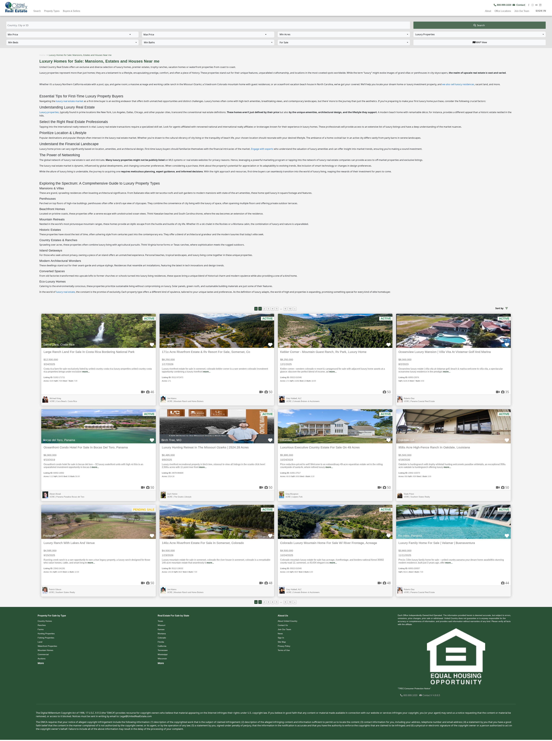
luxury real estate (65, 291)
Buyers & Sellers (71, 11)
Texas (160, 621)
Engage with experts (262, 148)
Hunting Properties (46, 633)
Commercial (43, 654)
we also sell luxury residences (458, 84)
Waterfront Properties (47, 646)
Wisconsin (162, 658)
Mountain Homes (45, 650)
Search (480, 25)
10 (290, 308)
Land (40, 642)
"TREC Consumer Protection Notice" (414, 688)
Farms (41, 629)
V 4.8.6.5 (435, 695)
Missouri (161, 625)
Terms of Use (284, 650)
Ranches (42, 625)
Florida (161, 642)
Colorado (162, 638)
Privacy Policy (284, 646)
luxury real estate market (69, 101)
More (41, 663)
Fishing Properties (46, 638)
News (280, 633)
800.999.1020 (410, 695)
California (162, 646)
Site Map (282, 642)
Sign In (281, 638)
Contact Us (283, 625)
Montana (162, 633)
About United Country (287, 621)
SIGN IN (541, 10)
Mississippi (162, 654)
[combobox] (344, 34)
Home (42, 55)
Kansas (161, 629)
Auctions (41, 658)
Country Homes (45, 621)
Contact (426, 695)
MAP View (481, 42)
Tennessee (163, 650)
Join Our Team (284, 629)
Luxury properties (49, 112)
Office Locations (502, 11)
